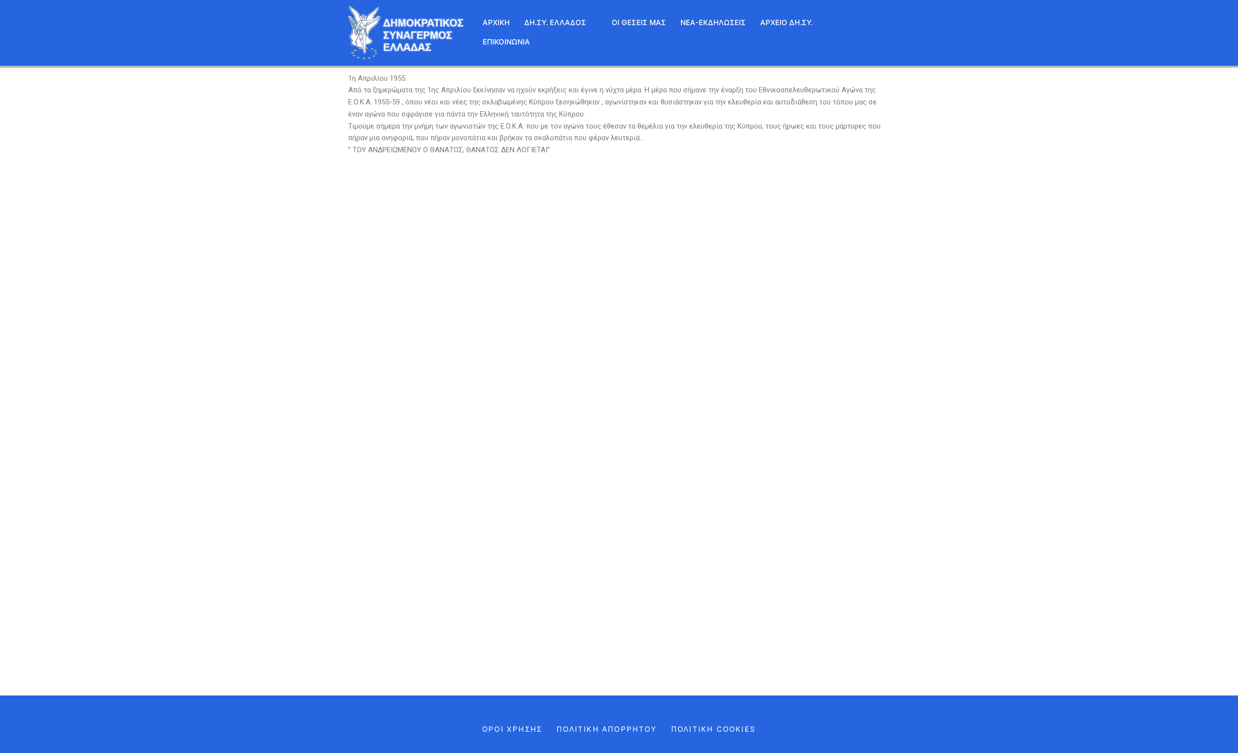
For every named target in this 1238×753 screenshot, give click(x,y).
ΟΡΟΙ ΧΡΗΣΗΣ (512, 729)
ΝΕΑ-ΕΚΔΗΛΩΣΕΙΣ (713, 22)
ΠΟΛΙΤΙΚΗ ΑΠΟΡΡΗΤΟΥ (607, 729)
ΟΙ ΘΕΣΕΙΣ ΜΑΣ (639, 22)
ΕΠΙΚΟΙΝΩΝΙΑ (506, 41)
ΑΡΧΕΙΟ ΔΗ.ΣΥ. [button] (786, 22)
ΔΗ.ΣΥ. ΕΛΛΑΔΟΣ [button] (555, 22)
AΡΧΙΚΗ (496, 22)
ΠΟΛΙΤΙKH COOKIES (713, 729)
